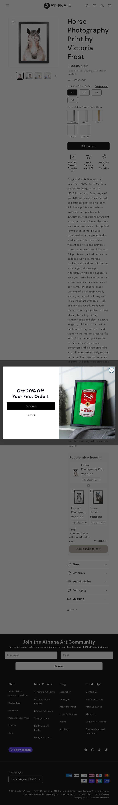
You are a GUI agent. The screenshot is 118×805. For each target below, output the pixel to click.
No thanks (31, 415)
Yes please (31, 406)
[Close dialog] (111, 370)
